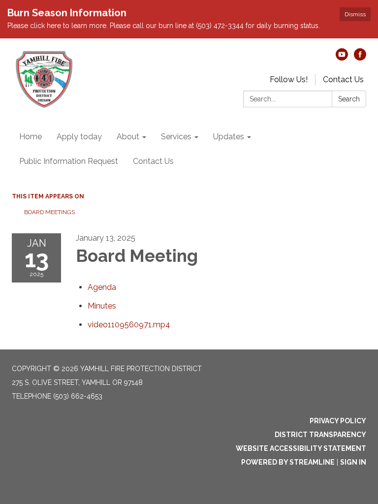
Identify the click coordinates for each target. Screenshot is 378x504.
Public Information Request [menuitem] (68, 161)
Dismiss (355, 14)
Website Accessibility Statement (301, 448)
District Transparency (320, 435)
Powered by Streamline (288, 462)
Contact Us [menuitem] (153, 161)
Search (349, 99)
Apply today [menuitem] (79, 136)
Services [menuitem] (176, 136)
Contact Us (343, 79)
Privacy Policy (338, 421)
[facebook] (360, 58)
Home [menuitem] (30, 136)
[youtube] (342, 58)
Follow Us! (289, 79)
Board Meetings (49, 212)
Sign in (353, 462)
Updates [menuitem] (228, 136)
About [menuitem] (128, 136)
